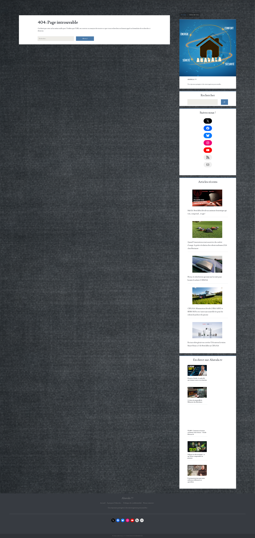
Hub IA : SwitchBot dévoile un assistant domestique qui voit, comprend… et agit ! (207, 212)
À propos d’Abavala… (114, 503)
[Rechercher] (224, 102)
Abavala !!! (127, 498)
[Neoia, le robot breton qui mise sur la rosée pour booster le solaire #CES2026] (207, 265)
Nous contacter (148, 503)
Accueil (102, 503)
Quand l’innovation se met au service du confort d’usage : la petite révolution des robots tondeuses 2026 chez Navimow (207, 245)
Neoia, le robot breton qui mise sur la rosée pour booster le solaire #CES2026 (205, 278)
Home (183, 15)
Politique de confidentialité (132, 503)
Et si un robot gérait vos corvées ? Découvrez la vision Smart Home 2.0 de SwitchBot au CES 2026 (206, 344)
